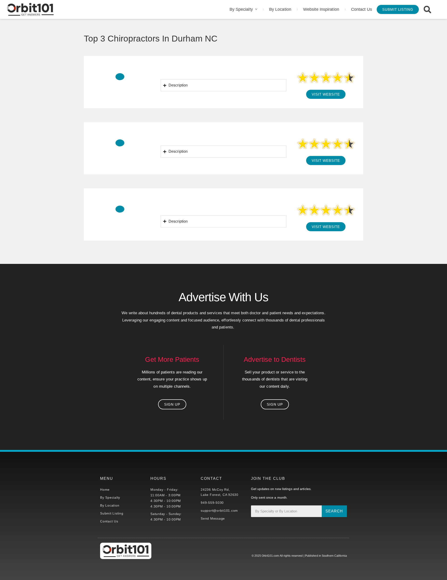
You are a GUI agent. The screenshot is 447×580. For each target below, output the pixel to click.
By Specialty (241, 9)
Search (334, 511)
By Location (280, 9)
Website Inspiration (321, 9)
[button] (427, 9)
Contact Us (361, 9)
